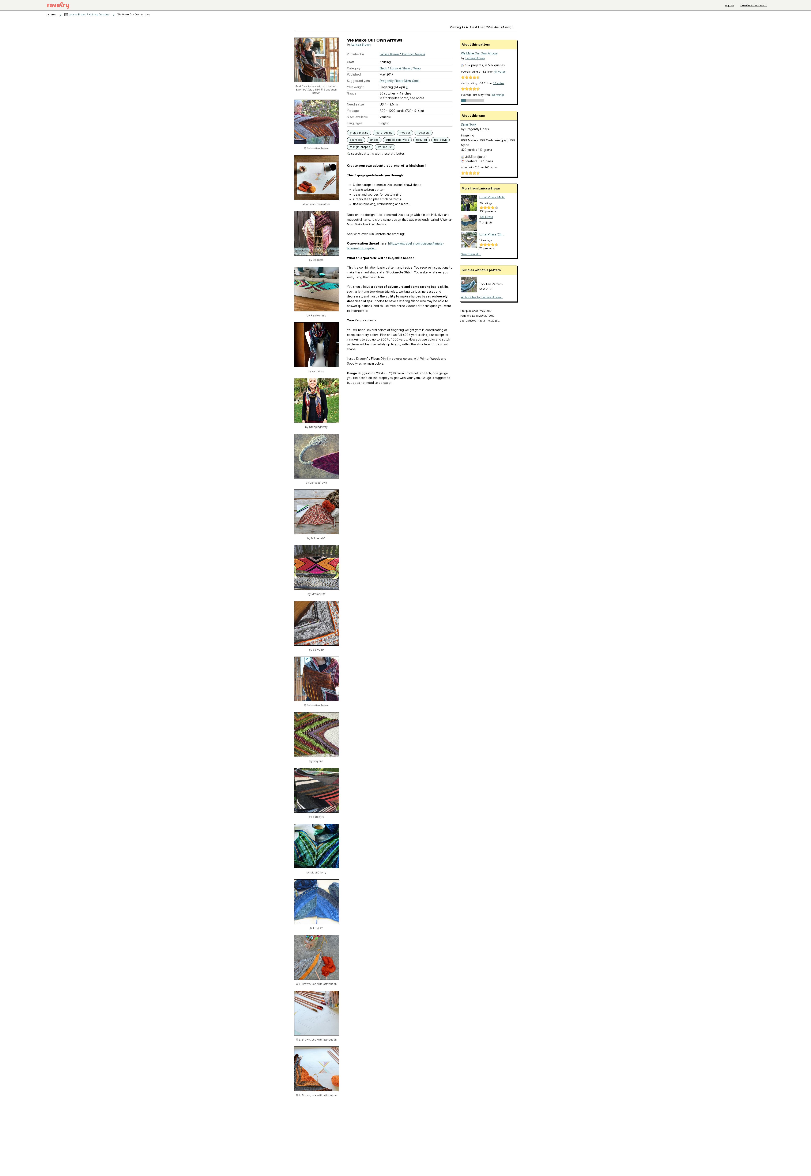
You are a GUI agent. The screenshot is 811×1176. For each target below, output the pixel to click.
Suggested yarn (358, 80)
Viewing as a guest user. (481, 27)
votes (500, 71)
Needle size (355, 104)
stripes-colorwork (397, 139)
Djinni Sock (468, 124)
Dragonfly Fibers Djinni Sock (399, 80)
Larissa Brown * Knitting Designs (88, 14)
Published (354, 74)
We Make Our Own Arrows (479, 53)
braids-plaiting (359, 132)
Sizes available (357, 117)
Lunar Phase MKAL (492, 197)
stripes (374, 139)
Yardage (353, 110)
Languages (354, 123)
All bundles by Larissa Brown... (482, 297)
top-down (440, 139)
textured (421, 139)
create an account (753, 5)
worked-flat (385, 147)
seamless (356, 139)
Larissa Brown (361, 44)
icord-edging (384, 132)
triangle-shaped (360, 147)
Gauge (352, 93)
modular (405, 132)
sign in (729, 5)
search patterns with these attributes (377, 153)
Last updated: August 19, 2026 (480, 320)
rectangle (424, 132)
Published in (355, 54)
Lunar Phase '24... (491, 234)
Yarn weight (355, 87)
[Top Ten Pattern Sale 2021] (469, 291)
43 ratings (498, 94)
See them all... (471, 254)
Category (354, 68)
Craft (350, 62)
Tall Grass (486, 217)
